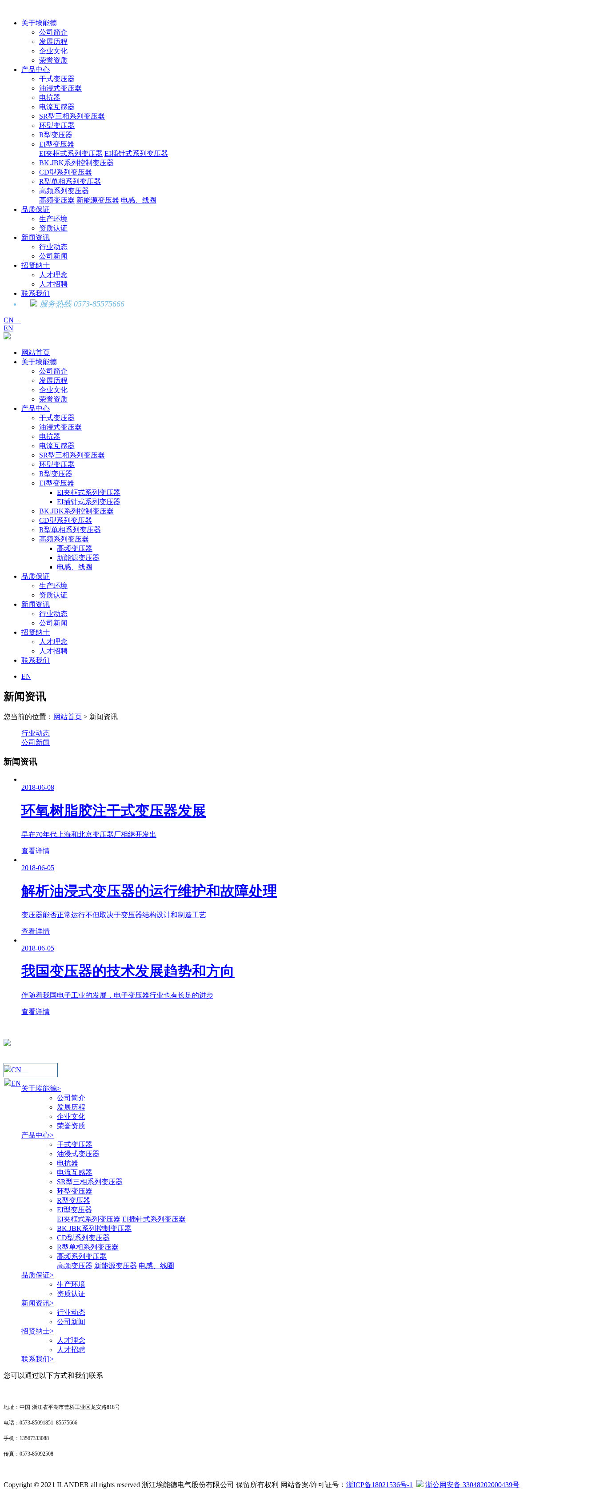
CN (12, 320)
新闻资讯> (37, 1303)
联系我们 (35, 293)
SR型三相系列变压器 (72, 116)
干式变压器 (57, 79)
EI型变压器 (56, 144)
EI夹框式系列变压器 (71, 153)
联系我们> (37, 1359)
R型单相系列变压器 (70, 181)
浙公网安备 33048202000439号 (472, 1484)
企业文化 (53, 51)
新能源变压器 (97, 200)
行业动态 (53, 247)
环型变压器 (57, 125)
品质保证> (37, 1275)
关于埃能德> (41, 1088)
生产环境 (53, 219)
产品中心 (35, 69)
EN (8, 328)
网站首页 (35, 352)
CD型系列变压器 (65, 172)
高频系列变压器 (64, 191)
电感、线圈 (138, 200)
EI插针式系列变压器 (136, 153)
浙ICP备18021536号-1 (379, 1484)
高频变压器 (57, 200)
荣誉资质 (53, 60)
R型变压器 (55, 135)
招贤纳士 (35, 265)
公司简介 (53, 32)
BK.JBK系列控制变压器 (76, 163)
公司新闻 (53, 256)
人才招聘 (53, 284)
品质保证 (35, 209)
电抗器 (49, 97)
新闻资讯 (35, 237)
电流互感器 (57, 107)
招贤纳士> (37, 1331)
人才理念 (53, 275)
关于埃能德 (39, 23)
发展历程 (53, 41)
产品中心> (37, 1135)
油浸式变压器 (60, 88)
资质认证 (53, 228)
